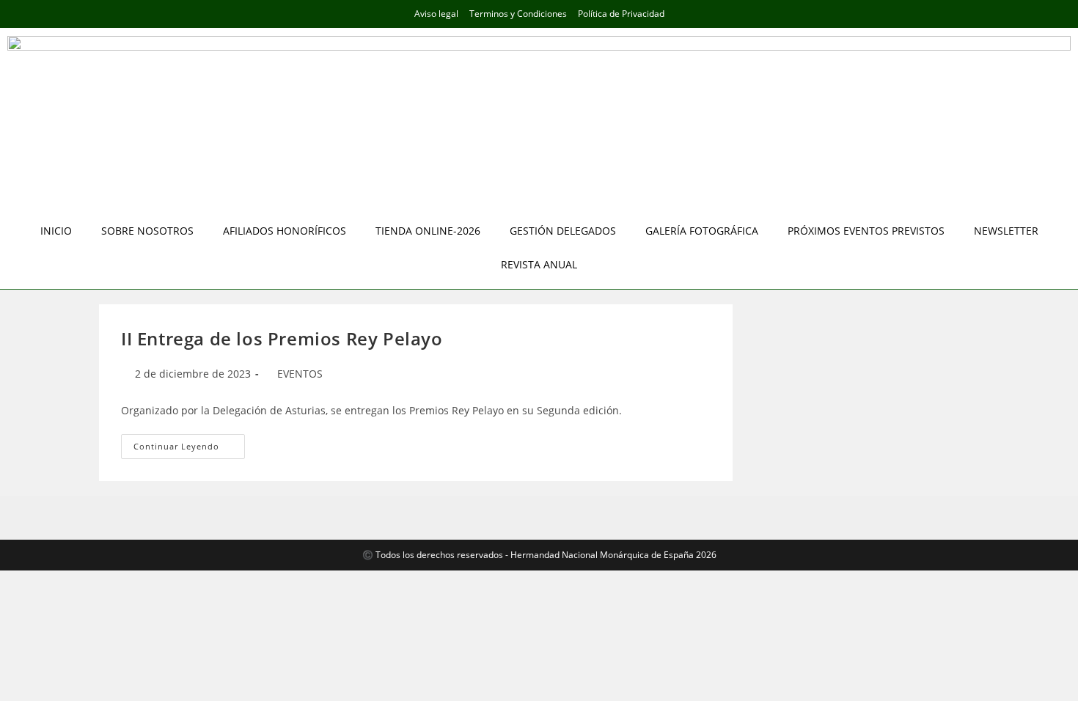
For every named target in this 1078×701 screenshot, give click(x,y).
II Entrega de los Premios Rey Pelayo (282, 338)
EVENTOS (300, 374)
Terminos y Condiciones (518, 13)
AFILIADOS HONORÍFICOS (284, 231)
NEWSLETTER (1006, 231)
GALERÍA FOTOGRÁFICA (701, 231)
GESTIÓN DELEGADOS (563, 231)
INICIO (56, 231)
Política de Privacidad (621, 13)
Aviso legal (436, 13)
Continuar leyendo (189, 443)
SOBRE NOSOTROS (147, 231)
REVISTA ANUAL (539, 264)
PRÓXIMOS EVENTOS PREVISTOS (866, 231)
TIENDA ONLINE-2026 (427, 231)
